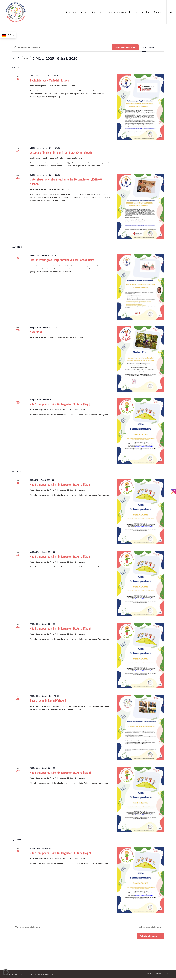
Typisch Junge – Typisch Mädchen (49, 80)
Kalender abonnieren (149, 936)
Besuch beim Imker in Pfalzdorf (48, 700)
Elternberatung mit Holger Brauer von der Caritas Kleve (62, 260)
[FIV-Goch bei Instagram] (173, 492)
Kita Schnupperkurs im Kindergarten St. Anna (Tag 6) (60, 853)
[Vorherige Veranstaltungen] (13, 58)
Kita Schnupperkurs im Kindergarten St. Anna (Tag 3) (60, 556)
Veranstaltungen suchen (125, 47)
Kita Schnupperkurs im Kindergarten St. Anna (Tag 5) (60, 772)
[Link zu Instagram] (171, 12)
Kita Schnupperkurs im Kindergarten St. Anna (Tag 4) (60, 628)
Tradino (50, 974)
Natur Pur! (36, 332)
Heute (26, 58)
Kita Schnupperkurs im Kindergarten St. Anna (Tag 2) (60, 484)
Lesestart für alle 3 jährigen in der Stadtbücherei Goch (61, 152)
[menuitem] (70, 12)
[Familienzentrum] (15, 12)
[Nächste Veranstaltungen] (18, 58)
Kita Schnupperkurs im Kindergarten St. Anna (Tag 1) (60, 404)
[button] (5, 972)
